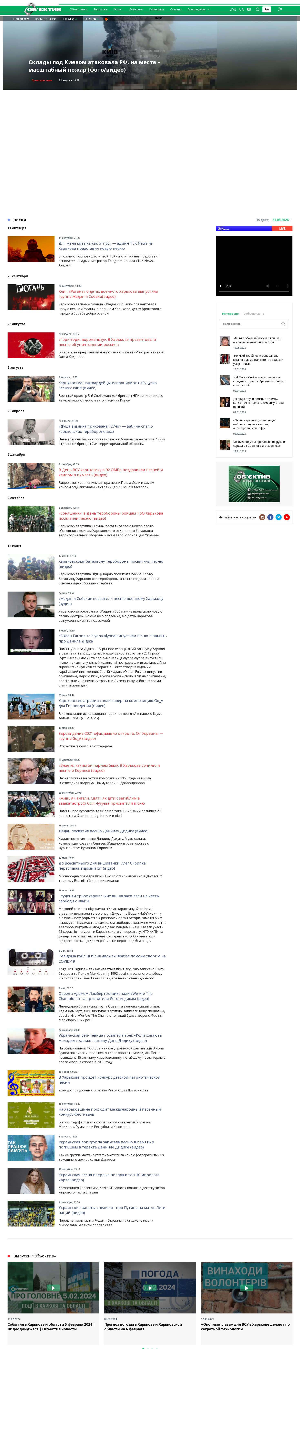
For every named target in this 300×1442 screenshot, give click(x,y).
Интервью (136, 9)
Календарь (156, 9)
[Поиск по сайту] (257, 9)
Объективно (78, 9)
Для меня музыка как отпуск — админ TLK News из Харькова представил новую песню (106, 246)
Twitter (279, 517)
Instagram (262, 517)
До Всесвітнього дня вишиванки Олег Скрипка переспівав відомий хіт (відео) (102, 866)
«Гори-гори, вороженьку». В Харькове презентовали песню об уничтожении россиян (107, 342)
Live (232, 9)
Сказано (176, 9)
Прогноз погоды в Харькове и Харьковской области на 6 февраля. (143, 1327)
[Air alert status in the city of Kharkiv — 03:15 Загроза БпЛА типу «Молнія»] (106, 19)
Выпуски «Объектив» (34, 1256)
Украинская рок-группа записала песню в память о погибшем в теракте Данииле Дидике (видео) (106, 1144)
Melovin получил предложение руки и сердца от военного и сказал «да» (259, 444)
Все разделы (196, 9)
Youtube (287, 517)
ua (241, 9)
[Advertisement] (150, 118)
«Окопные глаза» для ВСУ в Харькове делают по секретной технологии (245, 1327)
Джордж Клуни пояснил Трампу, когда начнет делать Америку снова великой (258, 403)
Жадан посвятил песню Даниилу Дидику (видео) (103, 830)
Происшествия (42, 80)
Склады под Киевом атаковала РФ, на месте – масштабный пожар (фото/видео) (94, 66)
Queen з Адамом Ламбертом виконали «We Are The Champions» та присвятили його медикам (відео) (106, 996)
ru (249, 9)
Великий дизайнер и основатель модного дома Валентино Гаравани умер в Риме (258, 359)
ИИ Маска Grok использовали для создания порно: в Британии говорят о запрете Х (259, 381)
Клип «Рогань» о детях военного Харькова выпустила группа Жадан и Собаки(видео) (108, 294)
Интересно (230, 314)
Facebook (270, 517)
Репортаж (100, 9)
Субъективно (254, 314)
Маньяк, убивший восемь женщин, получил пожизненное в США (257, 340)
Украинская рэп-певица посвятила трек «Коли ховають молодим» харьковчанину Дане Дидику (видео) (110, 1038)
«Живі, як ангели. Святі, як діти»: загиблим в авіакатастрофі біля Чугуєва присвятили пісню (102, 801)
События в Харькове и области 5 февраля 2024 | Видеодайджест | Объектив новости (51, 1327)
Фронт (118, 9)
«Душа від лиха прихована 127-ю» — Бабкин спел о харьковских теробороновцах (106, 429)
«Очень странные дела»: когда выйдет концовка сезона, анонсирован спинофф (254, 424)
